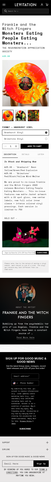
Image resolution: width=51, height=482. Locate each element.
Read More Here (25, 337)
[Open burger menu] (4, 4)
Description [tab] (10, 154)
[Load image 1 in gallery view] (8, 115)
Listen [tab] (41, 154)
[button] (46, 4)
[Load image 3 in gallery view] (33, 115)
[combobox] (25, 11)
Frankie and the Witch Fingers (19, 26)
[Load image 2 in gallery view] (20, 115)
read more (8, 269)
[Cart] (46, 4)
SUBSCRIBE (42, 253)
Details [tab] (25, 154)
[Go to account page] (41, 4)
